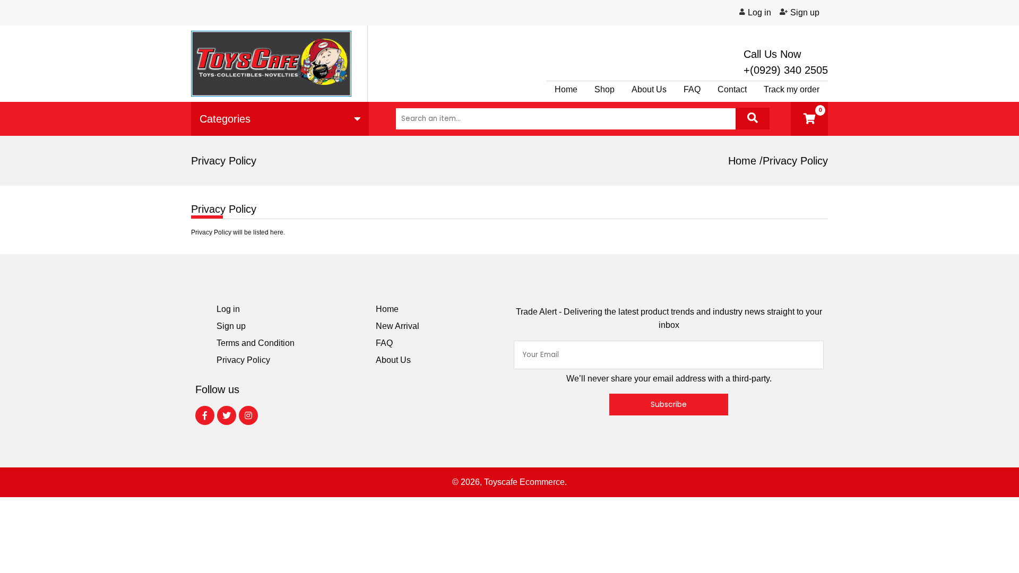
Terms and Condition (256, 343)
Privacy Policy (243, 359)
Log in (759, 12)
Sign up (804, 12)
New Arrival (397, 326)
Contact (732, 89)
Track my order (791, 89)
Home (566, 89)
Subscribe (669, 404)
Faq (692, 89)
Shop (604, 89)
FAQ (384, 343)
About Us (649, 89)
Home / (745, 160)
